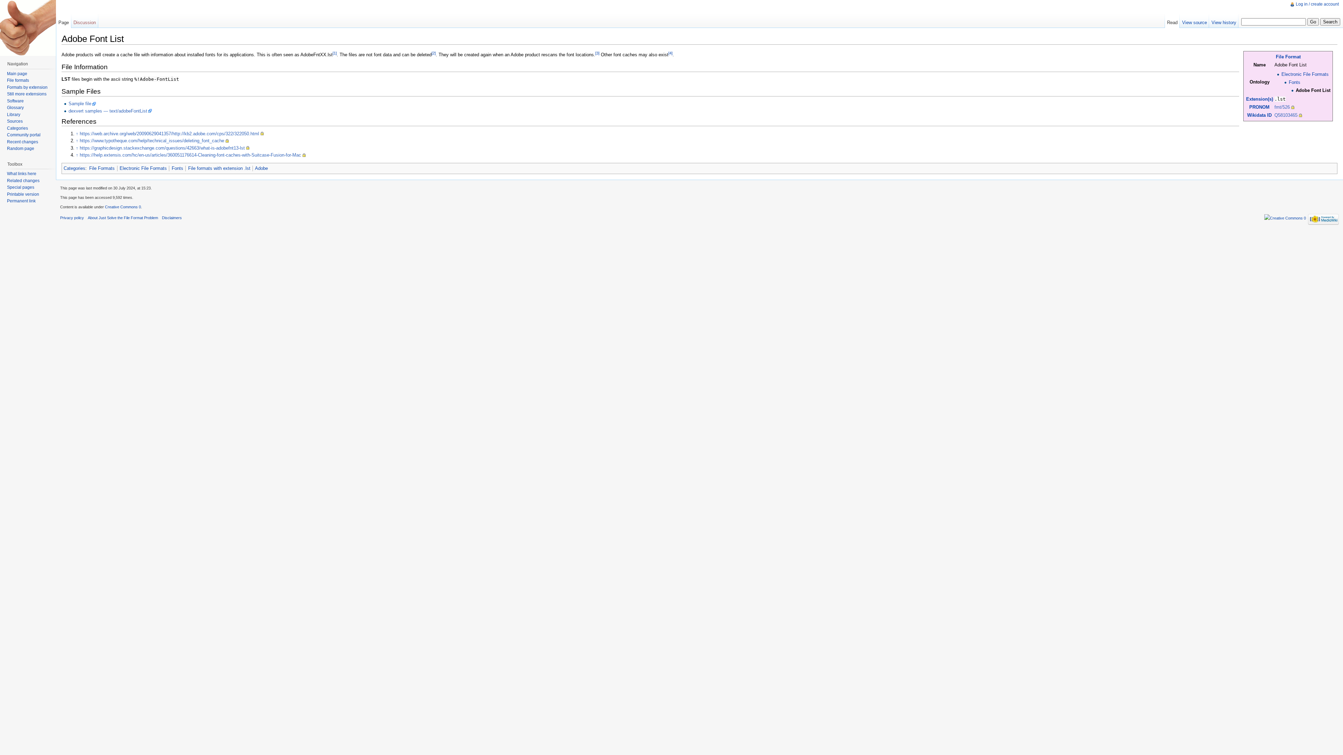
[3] (597, 53)
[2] (434, 53)
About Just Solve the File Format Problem (123, 218)
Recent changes (22, 141)
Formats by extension (27, 87)
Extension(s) (1259, 99)
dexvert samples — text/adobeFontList (108, 111)
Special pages (20, 187)
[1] (335, 53)
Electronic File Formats (1305, 74)
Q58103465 (1286, 115)
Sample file (80, 103)
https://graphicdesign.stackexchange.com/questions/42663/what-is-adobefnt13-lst (162, 148)
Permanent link (21, 201)
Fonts (1294, 82)
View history (1223, 22)
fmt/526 (1282, 107)
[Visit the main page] (28, 28)
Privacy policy (72, 218)
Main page (17, 73)
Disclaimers (172, 218)
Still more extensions (27, 94)
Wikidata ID (1259, 115)
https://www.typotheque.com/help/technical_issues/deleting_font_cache (152, 140)
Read (1172, 22)
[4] (670, 53)
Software (15, 101)
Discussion (84, 22)
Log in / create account (1317, 4)
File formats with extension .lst (219, 168)
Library (13, 114)
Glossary (15, 107)
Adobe (261, 168)
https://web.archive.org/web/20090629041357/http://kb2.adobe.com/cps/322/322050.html (169, 133)
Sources (15, 121)
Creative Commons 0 (123, 207)
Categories (74, 168)
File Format (1288, 56)
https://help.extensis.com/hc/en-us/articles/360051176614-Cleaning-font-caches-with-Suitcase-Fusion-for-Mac (190, 155)
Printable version (23, 194)
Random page (20, 148)
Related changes (23, 180)
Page (63, 22)
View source (1194, 22)
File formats (18, 80)
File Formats (102, 168)
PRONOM (1259, 107)
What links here (21, 173)
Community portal (24, 134)
